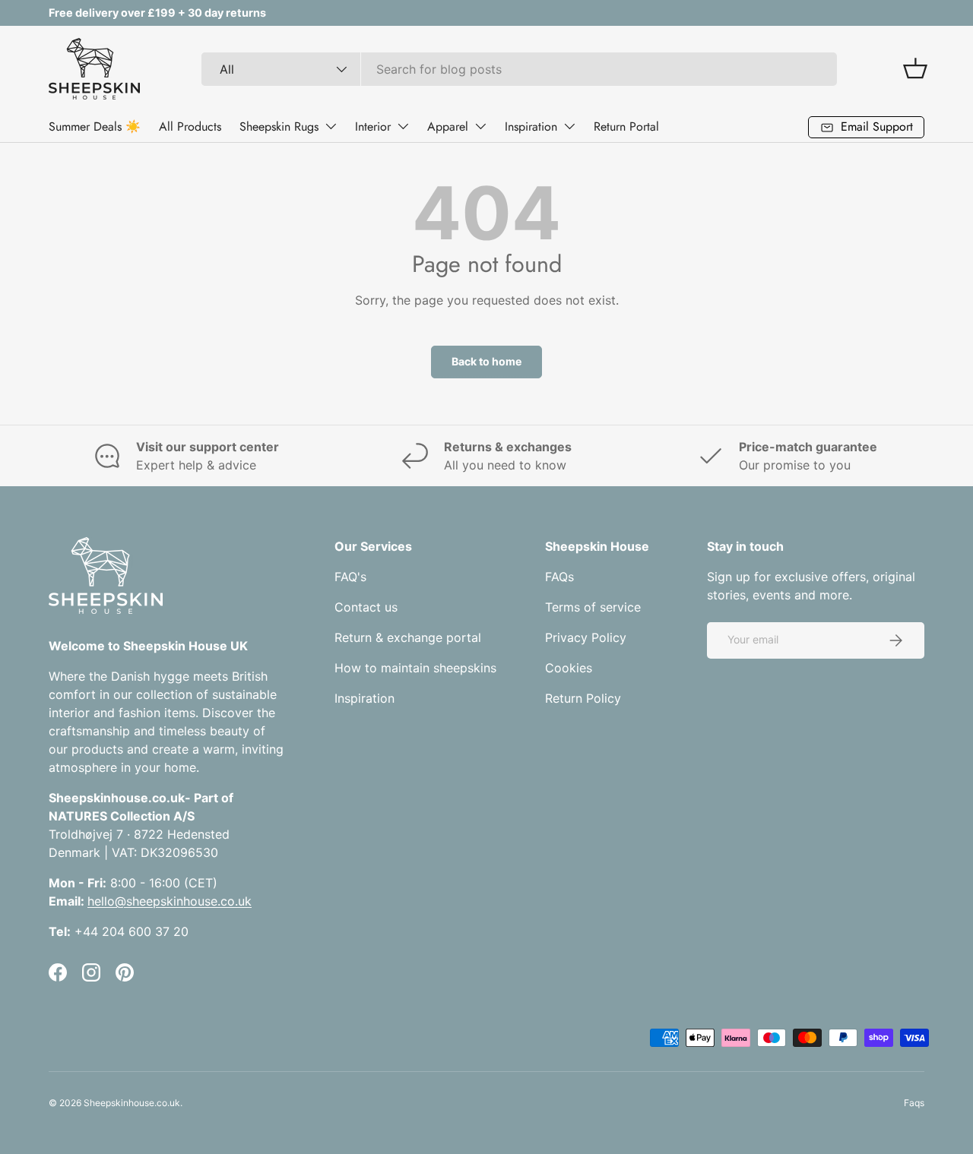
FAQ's (350, 576)
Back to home (486, 361)
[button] (915, 68)
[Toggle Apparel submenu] (480, 126)
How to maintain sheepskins (415, 667)
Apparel (447, 126)
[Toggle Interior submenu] (403, 126)
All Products (190, 126)
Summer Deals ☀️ (95, 126)
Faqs (914, 1102)
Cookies (568, 667)
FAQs (559, 576)
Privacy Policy (585, 637)
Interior (373, 126)
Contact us (366, 607)
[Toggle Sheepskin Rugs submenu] (331, 126)
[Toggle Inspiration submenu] (569, 126)
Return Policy (583, 698)
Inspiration (531, 126)
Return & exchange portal (407, 637)
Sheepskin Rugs (279, 126)
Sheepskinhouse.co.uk (132, 1102)
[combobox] (519, 69)
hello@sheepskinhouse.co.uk (169, 901)
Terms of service (593, 607)
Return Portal (626, 126)
